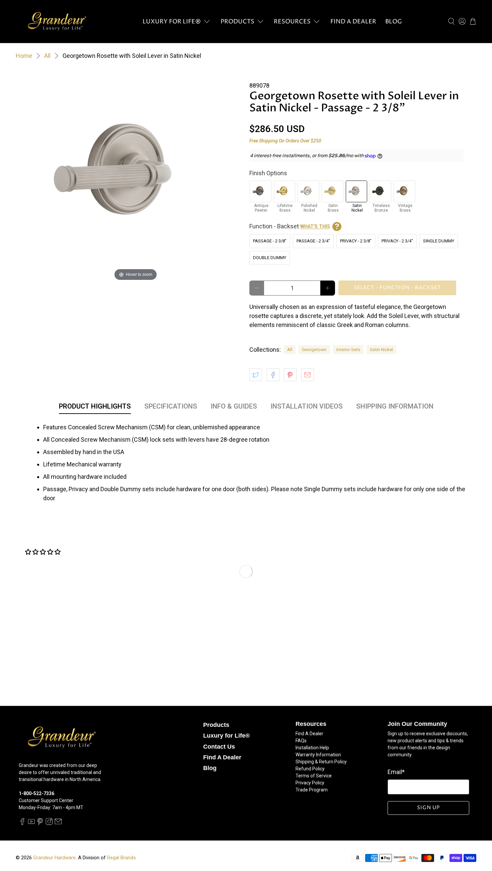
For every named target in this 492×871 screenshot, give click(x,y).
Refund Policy (310, 768)
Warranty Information (318, 754)
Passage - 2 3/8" (269, 240)
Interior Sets (348, 349)
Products (237, 21)
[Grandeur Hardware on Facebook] (22, 823)
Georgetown (314, 349)
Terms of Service (314, 775)
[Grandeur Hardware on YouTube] (31, 823)
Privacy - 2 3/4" (397, 240)
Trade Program (312, 789)
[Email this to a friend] (307, 374)
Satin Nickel (381, 349)
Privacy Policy (310, 782)
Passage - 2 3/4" (313, 240)
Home (24, 56)
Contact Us (219, 746)
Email (396, 771)
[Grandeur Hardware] (57, 21)
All (47, 56)
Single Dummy (438, 240)
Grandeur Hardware (54, 858)
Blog (393, 21)
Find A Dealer (353, 21)
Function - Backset (289, 226)
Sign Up (428, 807)
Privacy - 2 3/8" (356, 240)
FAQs (301, 740)
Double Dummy (269, 257)
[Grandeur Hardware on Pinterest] (40, 823)
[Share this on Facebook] (273, 374)
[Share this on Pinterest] (290, 374)
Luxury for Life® (172, 21)
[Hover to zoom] (135, 175)
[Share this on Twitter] (255, 374)
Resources (292, 21)
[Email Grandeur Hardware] (58, 823)
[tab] (95, 407)
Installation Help (312, 747)
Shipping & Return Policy (321, 761)
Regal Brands (121, 858)
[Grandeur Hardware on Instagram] (49, 823)
